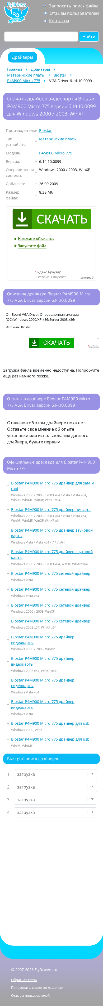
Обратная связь (24, 979)
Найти (88, 36)
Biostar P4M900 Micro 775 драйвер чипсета (51, 509)
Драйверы (40, 69)
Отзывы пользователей (74, 13)
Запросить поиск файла (74, 6)
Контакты (59, 21)
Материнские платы (26, 75)
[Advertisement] (51, 877)
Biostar (60, 75)
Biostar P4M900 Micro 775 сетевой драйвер (50, 573)
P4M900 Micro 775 (23, 80)
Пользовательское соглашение (37, 987)
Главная (14, 69)
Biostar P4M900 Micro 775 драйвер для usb (50, 723)
